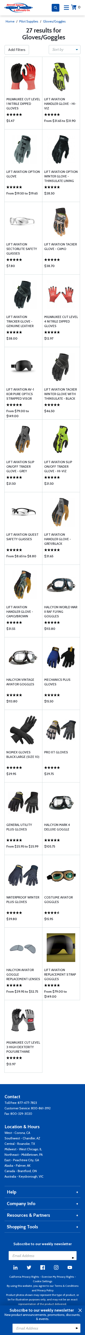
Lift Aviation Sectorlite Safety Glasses (21, 248)
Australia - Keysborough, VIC (24, 1176)
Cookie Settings (42, 1281)
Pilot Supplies (28, 21)
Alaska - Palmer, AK (18, 1165)
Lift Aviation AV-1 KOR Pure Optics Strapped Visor (20, 394)
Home (10, 21)
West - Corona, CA (17, 1133)
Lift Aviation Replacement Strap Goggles (60, 974)
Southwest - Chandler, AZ (22, 1138)
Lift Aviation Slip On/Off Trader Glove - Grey (20, 466)
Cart (79, 7)
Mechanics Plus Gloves (57, 682)
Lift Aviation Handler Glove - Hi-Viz (60, 103)
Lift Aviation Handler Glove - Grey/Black (57, 539)
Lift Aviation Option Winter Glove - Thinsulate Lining (61, 176)
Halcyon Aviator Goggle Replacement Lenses (23, 974)
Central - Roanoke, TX (20, 1144)
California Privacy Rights (24, 1276)
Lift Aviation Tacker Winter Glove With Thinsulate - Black (60, 394)
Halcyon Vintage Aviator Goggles (20, 682)
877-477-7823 (27, 1103)
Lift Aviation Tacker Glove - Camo (60, 246)
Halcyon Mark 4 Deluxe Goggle (57, 827)
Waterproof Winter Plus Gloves (22, 899)
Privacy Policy (45, 1290)
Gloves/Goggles (54, 21)
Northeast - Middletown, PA (24, 1155)
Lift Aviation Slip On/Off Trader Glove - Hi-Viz (58, 466)
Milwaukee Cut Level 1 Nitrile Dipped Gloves (23, 103)
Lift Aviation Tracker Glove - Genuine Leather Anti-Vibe (20, 321)
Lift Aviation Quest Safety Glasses (22, 536)
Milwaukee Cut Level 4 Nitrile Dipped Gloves (61, 321)
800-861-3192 (41, 1108)
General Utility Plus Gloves (19, 827)
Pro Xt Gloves (56, 752)
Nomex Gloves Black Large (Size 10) (22, 754)
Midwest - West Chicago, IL (23, 1149)
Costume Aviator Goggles (58, 899)
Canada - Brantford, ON (21, 1171)
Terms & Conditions (66, 1285)
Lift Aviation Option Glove (23, 174)
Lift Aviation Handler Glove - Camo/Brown (19, 611)
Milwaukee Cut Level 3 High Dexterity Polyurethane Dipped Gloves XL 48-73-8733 (23, 1047)
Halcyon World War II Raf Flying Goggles (60, 611)
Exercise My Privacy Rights (58, 1276)
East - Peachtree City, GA (22, 1160)
